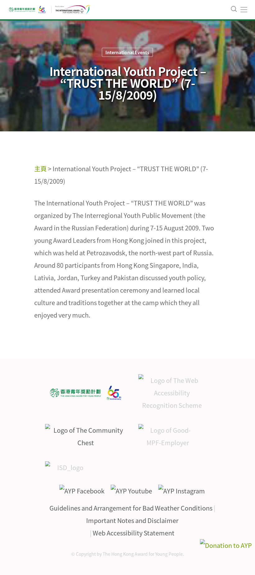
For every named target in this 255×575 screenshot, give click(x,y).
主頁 (40, 168)
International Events (127, 52)
